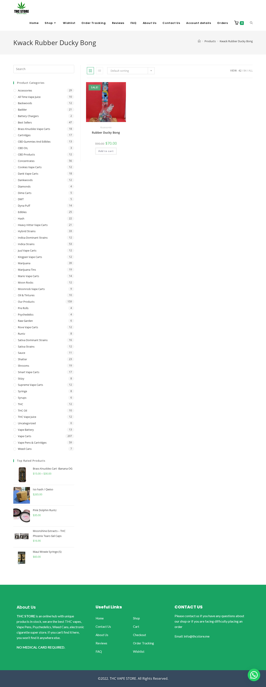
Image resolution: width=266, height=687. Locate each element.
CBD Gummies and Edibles (34, 141)
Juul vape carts (27, 250)
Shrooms (23, 366)
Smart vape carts (28, 372)
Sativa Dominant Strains (33, 340)
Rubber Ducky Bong (106, 132)
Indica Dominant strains (33, 237)
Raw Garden (25, 321)
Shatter (22, 359)
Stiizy (21, 378)
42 (240, 70)
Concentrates (26, 161)
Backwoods (25, 103)
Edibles (22, 212)
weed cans (25, 449)
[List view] (99, 70)
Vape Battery (26, 430)
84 (245, 70)
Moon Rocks (25, 282)
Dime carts (24, 193)
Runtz (21, 333)
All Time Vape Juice (29, 97)
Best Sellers (25, 122)
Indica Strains (26, 244)
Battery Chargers (28, 116)
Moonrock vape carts (31, 289)
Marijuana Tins (27, 269)
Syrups (22, 398)
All (251, 70)
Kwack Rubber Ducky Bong (236, 41)
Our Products (26, 301)
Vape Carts (24, 436)
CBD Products (26, 154)
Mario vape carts (28, 276)
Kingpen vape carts (30, 257)
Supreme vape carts (30, 385)
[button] (254, 675)
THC (20, 404)
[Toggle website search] (251, 23)
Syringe (22, 391)
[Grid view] (90, 70)
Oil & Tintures (26, 295)
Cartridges (24, 135)
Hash (21, 218)
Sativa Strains (26, 346)
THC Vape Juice (27, 417)
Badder (22, 109)
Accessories (106, 127)
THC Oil (22, 410)
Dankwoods (25, 180)
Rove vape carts (28, 327)
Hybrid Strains (27, 231)
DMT (21, 199)
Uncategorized (27, 423)
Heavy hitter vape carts (33, 225)
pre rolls (23, 308)
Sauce (21, 353)
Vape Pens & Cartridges (32, 442)
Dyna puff (24, 205)
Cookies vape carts (30, 167)
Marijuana (24, 263)
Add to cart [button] (106, 151)
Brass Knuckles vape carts (34, 129)
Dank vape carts (28, 173)
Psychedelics (25, 314)
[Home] (199, 41)
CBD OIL (23, 148)
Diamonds (24, 186)
